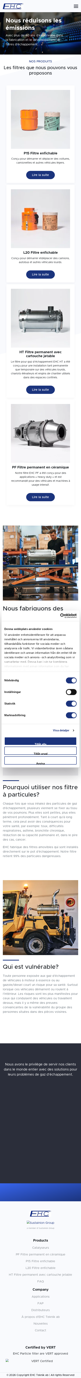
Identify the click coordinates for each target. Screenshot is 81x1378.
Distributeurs (40, 1310)
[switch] (71, 692)
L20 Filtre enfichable (41, 1268)
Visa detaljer (61, 730)
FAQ (40, 1281)
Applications (41, 1296)
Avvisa (40, 763)
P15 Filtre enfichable (40, 1261)
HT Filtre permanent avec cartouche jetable (40, 1274)
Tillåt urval (40, 753)
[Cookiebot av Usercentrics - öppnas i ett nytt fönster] (60, 615)
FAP (40, 1303)
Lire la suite (40, 175)
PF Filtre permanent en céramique (40, 1254)
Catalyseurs (40, 1247)
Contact (40, 1330)
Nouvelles (41, 1323)
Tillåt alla (40, 744)
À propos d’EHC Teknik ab (40, 1316)
